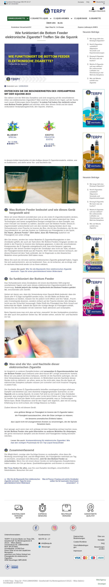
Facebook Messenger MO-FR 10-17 (18, 2)
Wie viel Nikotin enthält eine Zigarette (95, 81)
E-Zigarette (95, 18)
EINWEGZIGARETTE (16, 18)
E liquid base (81, 18)
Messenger (46, 547)
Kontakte (81, 2)
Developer (102, 584)
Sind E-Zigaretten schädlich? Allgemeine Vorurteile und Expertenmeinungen (97, 48)
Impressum (78, 551)
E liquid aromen (61, 18)
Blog (60, 23)
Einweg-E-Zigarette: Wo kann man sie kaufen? (97, 58)
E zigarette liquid (39, 18)
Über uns (51, 23)
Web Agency (101, 580)
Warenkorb (101, 9)
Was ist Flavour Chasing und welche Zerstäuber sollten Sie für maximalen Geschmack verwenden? (60, 481)
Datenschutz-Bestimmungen (79, 537)
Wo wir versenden (12, 4)
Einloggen (93, 11)
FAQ (87, 2)
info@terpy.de (46, 543)
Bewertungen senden (99, 548)
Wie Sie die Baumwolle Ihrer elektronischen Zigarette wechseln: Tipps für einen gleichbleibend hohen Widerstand (22, 481)
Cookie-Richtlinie (80, 542)
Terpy (10, 468)
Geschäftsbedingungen (81, 546)
